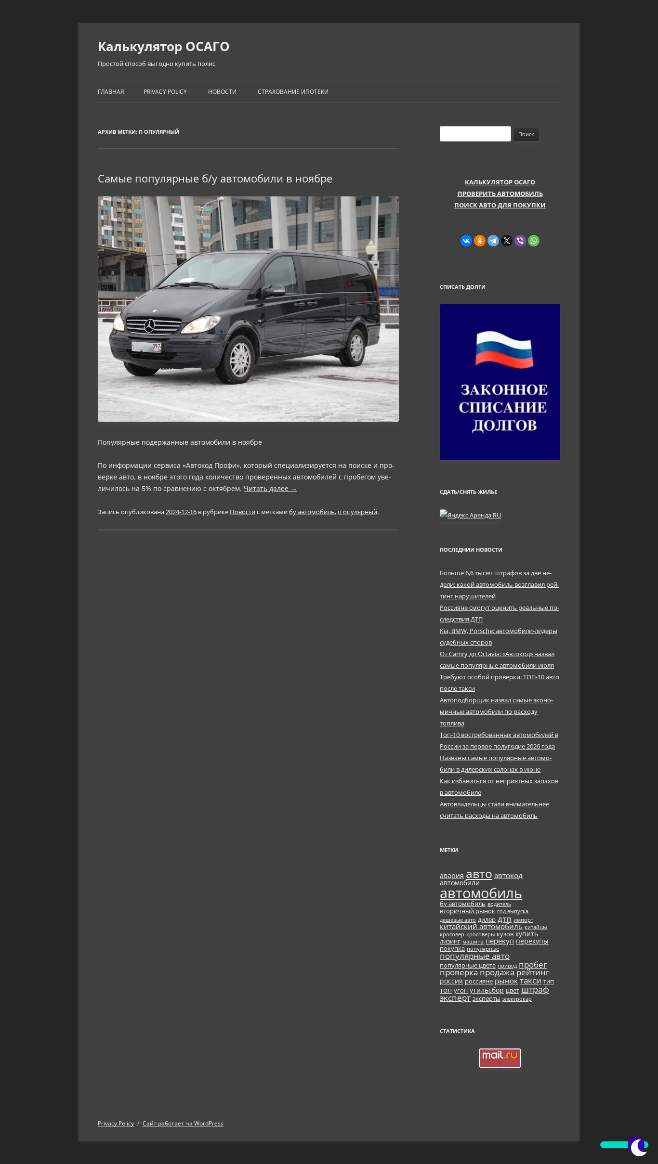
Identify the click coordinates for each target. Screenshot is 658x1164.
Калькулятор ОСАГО (164, 46)
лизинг (450, 941)
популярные (483, 948)
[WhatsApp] (534, 240)
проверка (459, 972)
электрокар (517, 999)
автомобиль (481, 893)
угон (461, 990)
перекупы (532, 940)
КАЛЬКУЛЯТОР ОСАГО (500, 182)
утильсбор (487, 990)
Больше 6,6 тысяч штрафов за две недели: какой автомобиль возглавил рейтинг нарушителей (499, 584)
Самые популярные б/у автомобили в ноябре (215, 178)
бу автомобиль (312, 511)
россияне (479, 981)
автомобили (460, 882)
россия (451, 980)
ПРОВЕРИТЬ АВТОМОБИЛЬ (500, 193)
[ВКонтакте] (466, 240)
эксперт (455, 997)
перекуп (500, 940)
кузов (505, 934)
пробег (533, 964)
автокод (508, 875)
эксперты (486, 999)
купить (526, 933)
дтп (505, 918)
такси (530, 980)
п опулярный (357, 511)
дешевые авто (458, 920)
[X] (507, 240)
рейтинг (532, 972)
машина (473, 941)
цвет (512, 990)
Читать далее (270, 488)
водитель (499, 904)
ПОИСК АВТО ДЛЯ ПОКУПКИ (500, 205)
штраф (535, 989)
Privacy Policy (165, 92)
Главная (111, 92)
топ (446, 989)
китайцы (536, 927)
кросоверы (480, 934)
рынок (506, 980)
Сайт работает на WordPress (183, 1123)
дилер (487, 920)
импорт (523, 920)
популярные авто (475, 955)
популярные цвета (468, 965)
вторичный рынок (467, 911)
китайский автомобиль (481, 926)
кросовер (452, 934)
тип (548, 981)
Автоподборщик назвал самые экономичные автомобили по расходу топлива (496, 711)
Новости (222, 92)
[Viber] (520, 240)
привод (507, 965)
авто (479, 873)
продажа (497, 972)
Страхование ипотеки (293, 92)
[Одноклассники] (480, 240)
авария (452, 875)
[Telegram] (493, 240)
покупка (452, 948)
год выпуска (512, 911)
